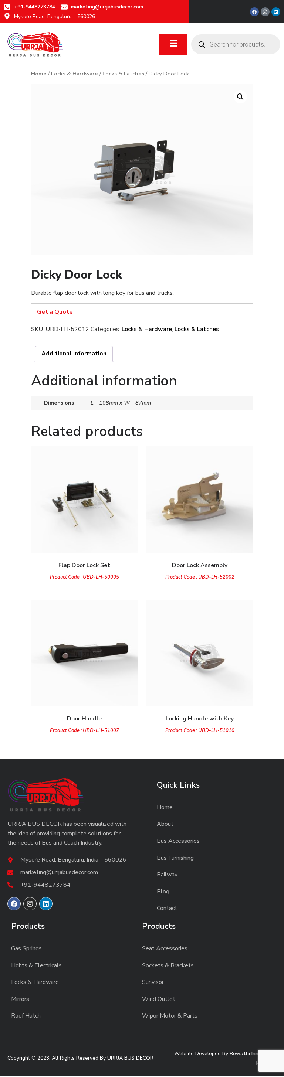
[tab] (74, 354)
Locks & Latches (123, 73)
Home (39, 73)
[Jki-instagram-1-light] (265, 11)
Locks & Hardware (74, 73)
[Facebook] (254, 11)
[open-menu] (173, 44)
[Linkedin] (275, 11)
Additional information (73, 354)
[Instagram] (30, 903)
